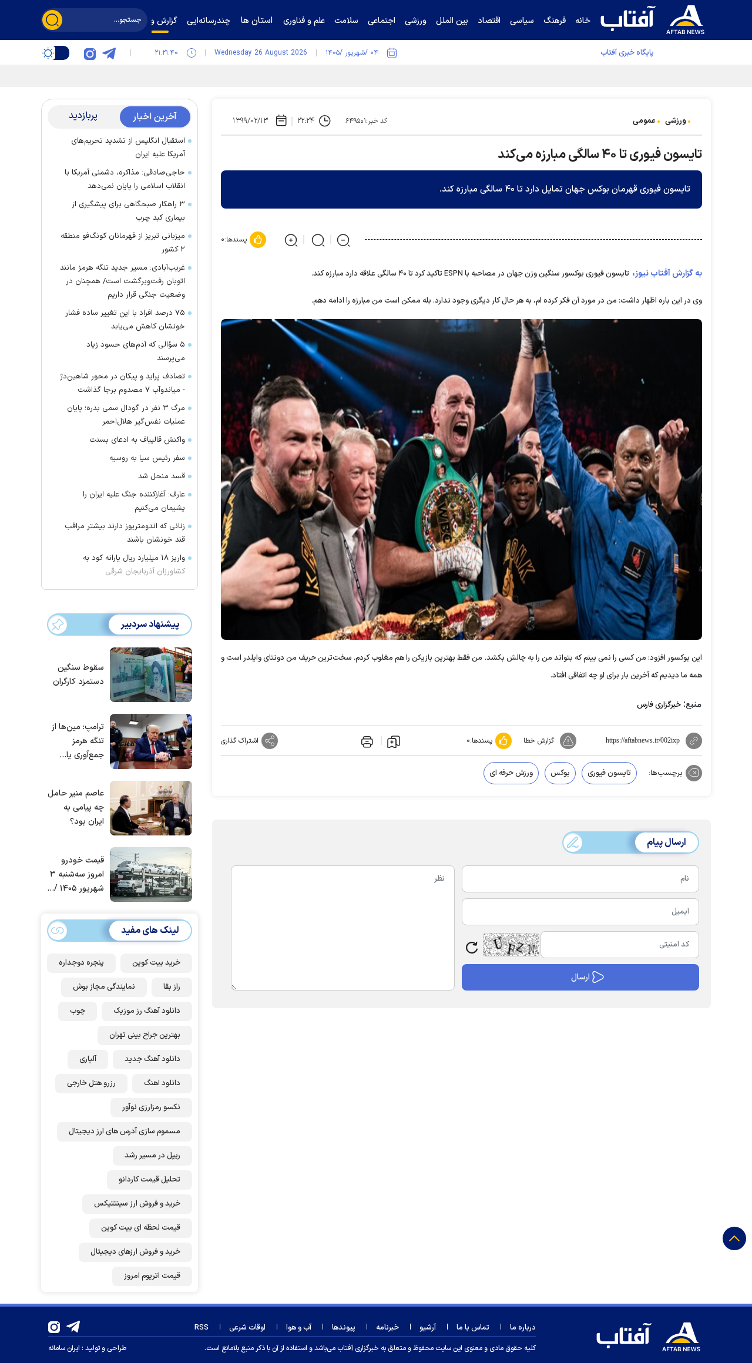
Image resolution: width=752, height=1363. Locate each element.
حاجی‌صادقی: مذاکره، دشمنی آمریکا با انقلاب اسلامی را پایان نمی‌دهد (125, 179)
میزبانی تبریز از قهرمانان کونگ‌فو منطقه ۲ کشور (123, 243)
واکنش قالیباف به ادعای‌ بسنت (137, 440)
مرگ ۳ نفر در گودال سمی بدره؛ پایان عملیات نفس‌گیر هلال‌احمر (126, 415)
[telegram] (109, 53)
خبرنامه (387, 1328)
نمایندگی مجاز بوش (104, 987)
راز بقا (171, 987)
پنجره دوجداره (81, 963)
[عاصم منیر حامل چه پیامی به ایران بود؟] (148, 807)
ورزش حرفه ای (511, 773)
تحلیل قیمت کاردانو (149, 1180)
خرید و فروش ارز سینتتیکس (137, 1204)
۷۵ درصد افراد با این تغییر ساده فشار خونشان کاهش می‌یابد (125, 320)
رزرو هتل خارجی (91, 1083)
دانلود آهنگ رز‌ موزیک (146, 1011)
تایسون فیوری (609, 773)
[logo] (655, 18)
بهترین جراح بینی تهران (144, 1035)
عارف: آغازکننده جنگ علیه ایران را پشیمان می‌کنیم (134, 501)
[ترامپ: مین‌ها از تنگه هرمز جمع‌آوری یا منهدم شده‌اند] (148, 740)
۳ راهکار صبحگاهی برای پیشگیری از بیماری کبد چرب (128, 211)
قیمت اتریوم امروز (152, 1276)
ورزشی (675, 121)
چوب (77, 1011)
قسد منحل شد (161, 476)
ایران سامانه (64, 1348)
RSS (201, 1328)
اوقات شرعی (247, 1328)
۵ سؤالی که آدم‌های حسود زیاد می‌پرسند (135, 351)
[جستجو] (52, 20)
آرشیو (427, 1328)
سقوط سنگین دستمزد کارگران (78, 675)
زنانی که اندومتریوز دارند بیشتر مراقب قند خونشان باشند (125, 533)
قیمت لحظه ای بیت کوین (140, 1228)
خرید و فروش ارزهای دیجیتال (135, 1252)
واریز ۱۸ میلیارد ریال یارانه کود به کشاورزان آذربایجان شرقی (134, 565)
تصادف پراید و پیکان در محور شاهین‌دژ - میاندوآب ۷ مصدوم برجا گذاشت (122, 383)
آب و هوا (298, 1328)
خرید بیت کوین (156, 963)
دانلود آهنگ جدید (152, 1059)
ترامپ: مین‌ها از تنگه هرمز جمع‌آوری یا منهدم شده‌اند (78, 742)
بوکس (560, 773)
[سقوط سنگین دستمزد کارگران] (148, 673)
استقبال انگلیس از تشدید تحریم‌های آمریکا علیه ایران (128, 147)
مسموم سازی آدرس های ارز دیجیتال (124, 1131)
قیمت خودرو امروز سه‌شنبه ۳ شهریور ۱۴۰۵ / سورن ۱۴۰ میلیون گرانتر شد (76, 875)
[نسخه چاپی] (366, 741)
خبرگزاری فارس (659, 705)
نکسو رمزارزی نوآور (151, 1107)
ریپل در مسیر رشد (152, 1155)
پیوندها (343, 1328)
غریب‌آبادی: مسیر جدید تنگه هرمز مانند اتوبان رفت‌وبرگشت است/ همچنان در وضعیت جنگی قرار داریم (122, 281)
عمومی (644, 121)
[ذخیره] (394, 741)
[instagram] (90, 53)
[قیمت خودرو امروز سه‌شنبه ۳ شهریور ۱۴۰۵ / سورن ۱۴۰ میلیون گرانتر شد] (148, 873)
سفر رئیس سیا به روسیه (147, 458)
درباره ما (523, 1328)
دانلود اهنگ (162, 1083)
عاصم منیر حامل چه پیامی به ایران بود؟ (76, 807)
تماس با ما (472, 1328)
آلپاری (87, 1059)
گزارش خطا (538, 741)
